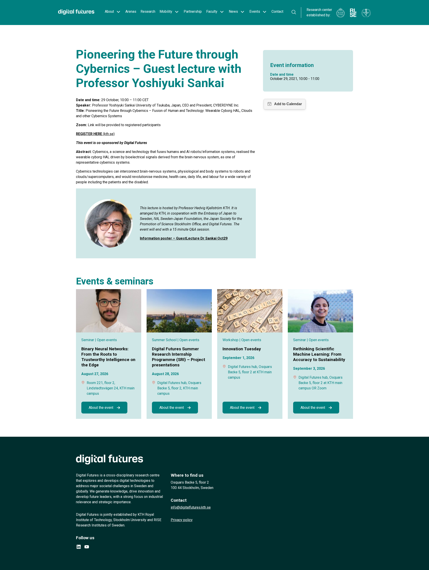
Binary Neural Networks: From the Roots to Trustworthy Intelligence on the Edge (108, 356)
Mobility (166, 11)
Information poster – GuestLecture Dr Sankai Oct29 (183, 238)
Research (148, 11)
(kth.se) (95, 134)
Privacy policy (182, 520)
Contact (277, 11)
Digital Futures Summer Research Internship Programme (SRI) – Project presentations (178, 356)
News (233, 11)
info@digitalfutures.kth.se (191, 507)
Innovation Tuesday (242, 348)
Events (254, 11)
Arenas (130, 11)
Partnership (193, 11)
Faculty (211, 11)
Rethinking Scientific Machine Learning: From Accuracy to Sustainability (319, 354)
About (109, 11)
